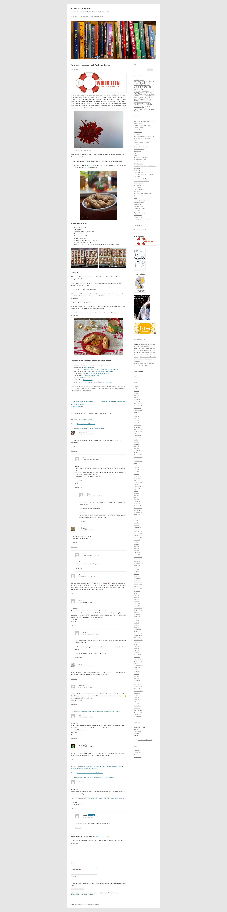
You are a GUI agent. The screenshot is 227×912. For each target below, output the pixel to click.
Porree (150, 100)
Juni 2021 (136, 518)
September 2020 (138, 538)
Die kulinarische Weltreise (142, 88)
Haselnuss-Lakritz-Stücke (91, 375)
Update (142, 107)
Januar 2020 (137, 555)
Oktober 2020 (137, 535)
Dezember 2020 (138, 531)
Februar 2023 (137, 476)
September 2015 (138, 665)
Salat (146, 103)
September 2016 (138, 640)
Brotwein (81, 685)
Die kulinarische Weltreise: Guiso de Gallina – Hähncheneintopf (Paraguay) (145, 359)
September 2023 (138, 461)
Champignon (137, 85)
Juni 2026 (136, 391)
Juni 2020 (136, 544)
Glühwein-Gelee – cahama (84, 419)
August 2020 (137, 540)
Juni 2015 (136, 672)
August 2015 (137, 667)
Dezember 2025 (138, 403)
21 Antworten (74, 69)
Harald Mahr (82, 528)
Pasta (141, 101)
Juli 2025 (136, 414)
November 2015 (138, 661)
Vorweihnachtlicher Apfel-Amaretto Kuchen (97, 373)
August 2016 (137, 642)
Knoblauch (151, 94)
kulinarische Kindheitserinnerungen (143, 174)
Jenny (135, 352)
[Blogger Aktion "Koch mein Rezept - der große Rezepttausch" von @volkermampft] (142, 319)
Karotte (141, 93)
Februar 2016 (137, 655)
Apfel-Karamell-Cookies (106, 371)
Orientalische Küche (139, 185)
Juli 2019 (136, 567)
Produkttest (137, 191)
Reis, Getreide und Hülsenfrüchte (142, 102)
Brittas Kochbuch (81, 8)
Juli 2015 (136, 669)
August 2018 (137, 591)
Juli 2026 (136, 389)
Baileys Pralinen (87, 380)
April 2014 (136, 701)
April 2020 (136, 548)
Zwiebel (136, 111)
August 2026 (137, 386)
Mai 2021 (136, 521)
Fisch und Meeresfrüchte (140, 147)
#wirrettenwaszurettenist (107, 388)
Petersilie (146, 100)
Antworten (74, 451)
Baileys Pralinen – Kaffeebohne (86, 424)
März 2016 (136, 652)
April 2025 (136, 421)
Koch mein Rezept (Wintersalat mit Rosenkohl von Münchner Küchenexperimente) (82, 404)
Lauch (141, 95)
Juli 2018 (136, 593)
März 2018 (136, 601)
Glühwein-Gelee (85, 378)
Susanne (136, 357)
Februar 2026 (137, 399)
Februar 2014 (137, 706)
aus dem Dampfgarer (139, 127)
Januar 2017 (137, 631)
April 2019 (136, 574)
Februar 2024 (137, 450)
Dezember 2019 (138, 557)
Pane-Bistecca (82, 432)
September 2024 (138, 435)
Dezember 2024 (138, 429)
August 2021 (137, 514)
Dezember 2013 (138, 710)
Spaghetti (150, 103)
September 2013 (138, 716)
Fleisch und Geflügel (139, 149)
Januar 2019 (137, 580)
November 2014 (138, 687)
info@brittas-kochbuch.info (145, 740)
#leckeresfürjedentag (139, 80)
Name (73, 863)
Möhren (136, 99)
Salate (135, 198)
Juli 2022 (136, 491)
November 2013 (138, 712)
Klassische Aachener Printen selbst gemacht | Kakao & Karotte (95, 777)
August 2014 (137, 693)
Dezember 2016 (138, 633)
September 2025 (138, 410)
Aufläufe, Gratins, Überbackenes (142, 125)
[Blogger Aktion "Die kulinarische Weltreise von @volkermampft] (139, 270)
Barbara (80, 600)
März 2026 (136, 397)
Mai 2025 (136, 418)
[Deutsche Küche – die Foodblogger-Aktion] (140, 292)
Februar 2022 (137, 501)
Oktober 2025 (137, 408)
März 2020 (136, 550)
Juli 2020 (136, 542)
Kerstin (80, 781)
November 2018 (138, 584)
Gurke (152, 91)
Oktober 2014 (137, 689)
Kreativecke (137, 170)
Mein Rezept (137, 176)
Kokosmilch (136, 95)
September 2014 (138, 691)
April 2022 (136, 497)
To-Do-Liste (137, 210)
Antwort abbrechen (107, 837)
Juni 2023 (136, 467)
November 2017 (138, 610)
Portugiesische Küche (139, 189)
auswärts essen (138, 132)
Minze (139, 97)
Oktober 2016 (137, 638)
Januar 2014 (137, 708)
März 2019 (136, 576)
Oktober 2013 (137, 714)
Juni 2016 (136, 646)
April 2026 (136, 395)
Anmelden (136, 750)
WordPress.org (138, 757)
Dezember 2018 (138, 582)
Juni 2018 (136, 595)
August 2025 (137, 412)
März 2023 (136, 474)
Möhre (150, 97)
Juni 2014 (136, 697)
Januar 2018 (137, 606)
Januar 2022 (137, 503)
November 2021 (138, 508)
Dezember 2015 (138, 659)
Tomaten (137, 107)
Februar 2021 (137, 527)
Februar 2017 (137, 629)
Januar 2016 (137, 657)
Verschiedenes (138, 215)
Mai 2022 (136, 495)
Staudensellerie (142, 105)
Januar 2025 (137, 427)
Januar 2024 (137, 452)
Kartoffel (148, 92)
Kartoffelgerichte (138, 164)
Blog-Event (144, 83)
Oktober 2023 (137, 459)
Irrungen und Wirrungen (140, 162)
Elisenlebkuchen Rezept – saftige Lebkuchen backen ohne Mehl (99, 369)
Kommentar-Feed (138, 755)
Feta (136, 91)
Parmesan (136, 100)
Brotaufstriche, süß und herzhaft (142, 138)
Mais (153, 95)
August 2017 (137, 616)
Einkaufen (136, 144)
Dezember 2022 (138, 480)
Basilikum (136, 83)
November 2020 (138, 533)
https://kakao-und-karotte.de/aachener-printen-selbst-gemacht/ (105, 798)
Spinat (136, 105)
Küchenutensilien (138, 172)
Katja (79, 715)
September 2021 (138, 512)
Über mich (74, 17)
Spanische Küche (138, 206)
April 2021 (136, 523)
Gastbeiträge (137, 151)
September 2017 (138, 614)
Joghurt (136, 93)
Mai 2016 (136, 648)
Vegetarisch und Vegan (140, 213)
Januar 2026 (137, 401)
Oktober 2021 (137, 510)
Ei (134, 91)
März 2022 (136, 499)
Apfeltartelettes (89, 367)
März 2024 (136, 448)
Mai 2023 (136, 469)
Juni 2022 (136, 493)
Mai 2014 (136, 699)
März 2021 (136, 525)
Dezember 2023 (138, 455)
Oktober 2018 (137, 586)
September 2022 (138, 486)
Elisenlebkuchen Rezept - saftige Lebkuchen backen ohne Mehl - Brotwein (99, 711)
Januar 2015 (137, 682)
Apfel (152, 81)
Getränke (136, 153)
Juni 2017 (136, 621)
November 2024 (138, 431)
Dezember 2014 (138, 684)
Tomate (149, 104)
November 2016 (138, 635)
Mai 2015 (136, 674)
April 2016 (136, 650)
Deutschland (74, 390)
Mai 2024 (136, 444)
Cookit (135, 140)
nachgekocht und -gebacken (141, 181)
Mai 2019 (136, 572)
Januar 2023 (137, 478)
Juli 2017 (136, 618)
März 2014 (136, 704)
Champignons (145, 85)
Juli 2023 (136, 465)
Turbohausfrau (83, 745)
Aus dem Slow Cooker (139, 130)
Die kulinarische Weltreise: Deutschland (113, 402)
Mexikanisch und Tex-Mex (141, 179)
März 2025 (136, 423)
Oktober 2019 (137, 561)
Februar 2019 (137, 578)
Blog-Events (98, 386)
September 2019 (138, 563)
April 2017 (136, 625)
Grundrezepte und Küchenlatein (142, 157)
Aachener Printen (92, 165)
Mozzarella (143, 97)
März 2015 (136, 678)
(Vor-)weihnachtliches (95, 388)
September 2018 (138, 589)
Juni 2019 (136, 569)
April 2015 (136, 676)
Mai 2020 (136, 546)
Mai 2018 (136, 597)
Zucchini (151, 109)
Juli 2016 (136, 644)
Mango (135, 97)
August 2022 (137, 489)
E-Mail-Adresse (76, 870)
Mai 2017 (136, 623)
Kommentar (75, 843)
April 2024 (136, 446)
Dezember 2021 (138, 506)
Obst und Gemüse (138, 183)
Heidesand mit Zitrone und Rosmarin (99, 365)
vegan (89, 390)
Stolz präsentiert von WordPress (91, 904)
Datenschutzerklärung (76, 904)
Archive (136, 376)
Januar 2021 (137, 529)
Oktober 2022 (137, 484)
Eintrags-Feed (137, 752)
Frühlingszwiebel (143, 91)
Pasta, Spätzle (137, 187)
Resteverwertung (139, 103)
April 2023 (136, 472)
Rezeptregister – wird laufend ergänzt (92, 17)
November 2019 (138, 559)
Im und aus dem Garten (140, 159)
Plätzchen (84, 390)
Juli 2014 (136, 695)
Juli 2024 (136, 440)
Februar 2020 (137, 552)
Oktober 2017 (137, 612)
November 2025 (138, 406)
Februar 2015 (137, 680)
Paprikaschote (145, 99)
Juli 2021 (136, 516)
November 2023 (138, 457)
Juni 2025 (136, 416)
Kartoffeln (137, 94)
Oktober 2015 (137, 663)
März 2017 (136, 627)
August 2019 (137, 565)
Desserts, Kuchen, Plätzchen (109, 386)
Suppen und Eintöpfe (139, 208)
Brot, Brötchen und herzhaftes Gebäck (144, 136)
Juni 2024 (136, 442)
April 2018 (136, 599)
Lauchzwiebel (147, 95)
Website (73, 876)
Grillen (135, 155)
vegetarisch (140, 109)
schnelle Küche (138, 204)
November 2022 (138, 482)
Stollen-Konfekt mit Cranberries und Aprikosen (98, 382)
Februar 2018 (137, 604)
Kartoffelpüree (144, 94)
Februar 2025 (137, 425)
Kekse (79, 390)
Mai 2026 (136, 393)
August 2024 (137, 438)
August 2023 (137, 463)
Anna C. (80, 664)
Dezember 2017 (138, 608)
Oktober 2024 (137, 433)
